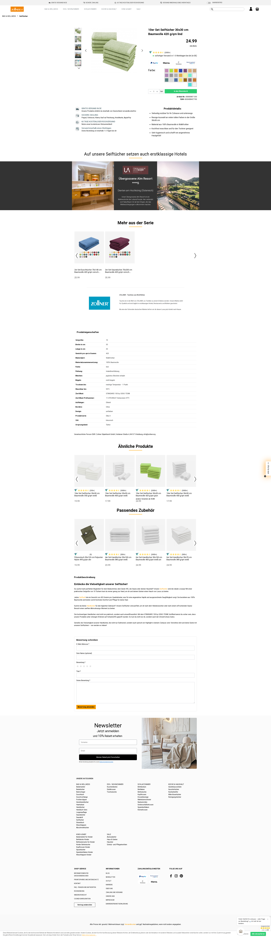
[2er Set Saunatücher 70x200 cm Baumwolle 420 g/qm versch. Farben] (120, 247)
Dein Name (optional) (84, 653)
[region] (109, 50)
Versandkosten (130, 924)
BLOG (108, 873)
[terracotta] (194, 80)
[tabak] (185, 80)
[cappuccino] (190, 71)
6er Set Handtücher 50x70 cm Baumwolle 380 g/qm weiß (179, 558)
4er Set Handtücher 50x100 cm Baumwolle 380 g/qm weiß (118, 558)
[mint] (190, 75)
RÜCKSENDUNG (79, 891)
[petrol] (167, 80)
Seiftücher (163, 589)
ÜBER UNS (109, 888)
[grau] (176, 75)
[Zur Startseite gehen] (17, 9)
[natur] (194, 75)
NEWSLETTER (110, 877)
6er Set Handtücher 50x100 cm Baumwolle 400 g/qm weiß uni (149, 558)
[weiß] (194, 85)
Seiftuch (82, 597)
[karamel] (180, 75)
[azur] (180, 71)
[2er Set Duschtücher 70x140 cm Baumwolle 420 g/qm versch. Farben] (89, 247)
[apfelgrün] (171, 71)
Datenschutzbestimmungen (106, 761)
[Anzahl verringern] (150, 91)
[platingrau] (171, 80)
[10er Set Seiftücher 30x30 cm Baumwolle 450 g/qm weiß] (181, 471)
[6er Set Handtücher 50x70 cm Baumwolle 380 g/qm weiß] (181, 535)
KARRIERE (109, 885)
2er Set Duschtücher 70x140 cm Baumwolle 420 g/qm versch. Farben (88, 271)
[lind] (185, 75)
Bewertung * (80, 662)
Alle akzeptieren (258, 934)
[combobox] (229, 9)
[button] (85, 50)
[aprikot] (176, 71)
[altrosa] (167, 71)
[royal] (176, 80)
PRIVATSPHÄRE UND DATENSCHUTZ (86, 879)
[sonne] (180, 80)
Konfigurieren (242, 934)
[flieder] (167, 75)
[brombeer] (185, 71)
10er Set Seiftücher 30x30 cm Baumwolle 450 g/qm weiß (179, 494)
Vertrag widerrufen (84, 905)
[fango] (194, 71)
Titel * (78, 671)
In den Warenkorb (181, 91)
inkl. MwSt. (193, 46)
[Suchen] (212, 9)
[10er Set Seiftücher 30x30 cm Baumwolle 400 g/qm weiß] (120, 471)
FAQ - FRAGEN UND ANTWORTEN (85, 887)
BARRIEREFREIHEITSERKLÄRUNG (117, 904)
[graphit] (171, 75)
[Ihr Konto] (251, 9)
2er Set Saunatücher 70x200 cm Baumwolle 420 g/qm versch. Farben (118, 271)
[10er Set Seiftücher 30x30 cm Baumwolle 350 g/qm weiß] (89, 471)
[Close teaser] (265, 476)
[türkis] (190, 85)
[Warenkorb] (257, 9)
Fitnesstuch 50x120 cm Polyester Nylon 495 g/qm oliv (88, 558)
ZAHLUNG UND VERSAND (114, 892)
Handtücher (91, 606)
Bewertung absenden (86, 707)
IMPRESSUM (110, 900)
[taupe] (190, 80)
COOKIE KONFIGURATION (82, 899)
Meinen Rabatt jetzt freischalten (108, 757)
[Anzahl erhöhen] (157, 91)
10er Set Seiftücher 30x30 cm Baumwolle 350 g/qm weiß (87, 494)
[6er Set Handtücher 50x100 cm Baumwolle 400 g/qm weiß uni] (150, 535)
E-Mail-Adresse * (82, 644)
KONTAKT (77, 883)
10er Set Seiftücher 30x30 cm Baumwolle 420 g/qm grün (148, 494)
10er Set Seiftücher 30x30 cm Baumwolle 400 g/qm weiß (117, 494)
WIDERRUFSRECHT (80, 895)
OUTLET (108, 881)
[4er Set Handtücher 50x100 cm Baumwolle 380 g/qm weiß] (120, 535)
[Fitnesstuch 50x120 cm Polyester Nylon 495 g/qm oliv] (89, 535)
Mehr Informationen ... (89, 935)
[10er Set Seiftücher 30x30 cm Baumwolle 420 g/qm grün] (150, 471)
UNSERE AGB (110, 896)
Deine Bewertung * (83, 680)
